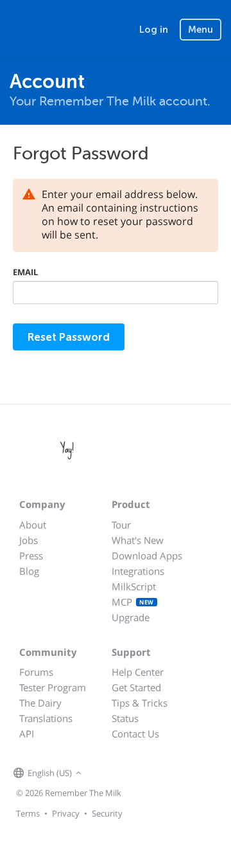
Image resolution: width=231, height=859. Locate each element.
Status (125, 718)
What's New (138, 540)
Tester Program (52, 687)
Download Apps (147, 555)
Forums (36, 671)
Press (31, 555)
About (32, 524)
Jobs (28, 540)
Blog (29, 571)
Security (107, 813)
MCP (133, 601)
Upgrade (131, 617)
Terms (28, 813)
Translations (46, 718)
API (26, 733)
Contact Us (135, 733)
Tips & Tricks (139, 702)
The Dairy (40, 702)
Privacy (66, 813)
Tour (121, 524)
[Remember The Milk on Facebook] (103, 773)
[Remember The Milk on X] (121, 773)
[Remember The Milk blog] (137, 773)
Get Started (136, 687)
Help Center (138, 671)
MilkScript (134, 586)
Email (25, 272)
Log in (153, 29)
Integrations (138, 571)
